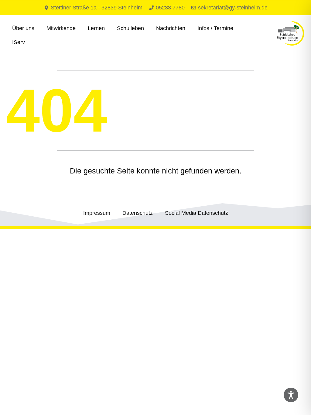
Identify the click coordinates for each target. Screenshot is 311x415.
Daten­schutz (137, 213)
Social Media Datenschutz (196, 213)
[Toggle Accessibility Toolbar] (291, 395)
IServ (18, 42)
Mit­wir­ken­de (61, 28)
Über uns (23, 28)
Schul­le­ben (130, 28)
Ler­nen (96, 28)
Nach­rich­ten (170, 28)
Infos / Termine (215, 28)
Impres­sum (96, 213)
